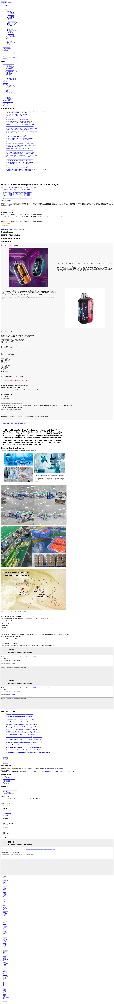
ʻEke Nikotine (11, 35)
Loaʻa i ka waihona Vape (11, 36)
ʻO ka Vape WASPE (10, 66)
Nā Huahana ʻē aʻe (10, 45)
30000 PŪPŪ (11, 15)
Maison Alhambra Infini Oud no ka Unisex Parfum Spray (17, 422)
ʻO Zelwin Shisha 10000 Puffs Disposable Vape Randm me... (18, 170)
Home (4, 7)
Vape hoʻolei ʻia (9, 18)
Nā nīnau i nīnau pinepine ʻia (9, 779)
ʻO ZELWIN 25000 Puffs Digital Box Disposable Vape (14, 423)
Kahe (9, 28)
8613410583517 (10, 823)
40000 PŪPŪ (11, 16)
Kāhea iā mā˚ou (6, 50)
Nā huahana (5, 10)
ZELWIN (10, 25)
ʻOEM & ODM (6, 47)
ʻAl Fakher (8, 38)
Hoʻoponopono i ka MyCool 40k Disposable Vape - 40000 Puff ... (19, 156)
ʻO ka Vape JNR (11, 24)
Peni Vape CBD (9, 41)
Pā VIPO (8, 89)
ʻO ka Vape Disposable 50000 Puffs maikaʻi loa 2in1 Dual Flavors (23, 747)
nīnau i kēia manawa (5, 770)
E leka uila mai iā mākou (19, 229)
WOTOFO (10, 32)
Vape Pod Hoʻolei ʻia (12, 19)
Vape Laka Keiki (12, 29)
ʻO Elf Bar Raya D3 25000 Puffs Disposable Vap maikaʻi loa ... (23, 732)
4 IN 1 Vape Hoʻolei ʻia (13, 23)
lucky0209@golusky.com (12, 799)
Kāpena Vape (11, 34)
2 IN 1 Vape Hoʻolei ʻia (13, 22)
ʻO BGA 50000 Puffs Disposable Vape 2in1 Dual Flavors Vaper (19, 150)
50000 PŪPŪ (11, 17)
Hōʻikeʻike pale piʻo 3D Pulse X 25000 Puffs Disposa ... (17, 167)
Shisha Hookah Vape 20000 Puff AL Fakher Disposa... (20, 721)
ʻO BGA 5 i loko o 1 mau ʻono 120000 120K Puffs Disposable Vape (20, 126)
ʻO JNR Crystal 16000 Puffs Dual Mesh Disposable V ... (21, 716)
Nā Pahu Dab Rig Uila (10, 42)
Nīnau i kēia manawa (5, 229)
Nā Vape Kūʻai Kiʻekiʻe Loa (9, 9)
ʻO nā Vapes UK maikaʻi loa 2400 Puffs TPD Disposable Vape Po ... (24, 737)
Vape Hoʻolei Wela (10, 11)
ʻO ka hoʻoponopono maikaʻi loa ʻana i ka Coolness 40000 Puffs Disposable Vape (28, 752)
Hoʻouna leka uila (7, 813)
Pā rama (10, 26)
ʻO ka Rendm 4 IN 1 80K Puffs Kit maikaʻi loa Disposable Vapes (19, 143)
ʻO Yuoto (10, 31)
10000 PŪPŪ (11, 12)
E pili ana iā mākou (7, 48)
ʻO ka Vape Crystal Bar (13, 30)
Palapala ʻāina (40, 771)
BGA (7, 37)
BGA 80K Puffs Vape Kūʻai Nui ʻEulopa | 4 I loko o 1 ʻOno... (19, 112)
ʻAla (7, 43)
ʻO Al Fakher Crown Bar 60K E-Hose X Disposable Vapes (18, 122)
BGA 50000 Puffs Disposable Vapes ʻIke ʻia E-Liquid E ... (18, 146)
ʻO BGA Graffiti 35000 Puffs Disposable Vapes (16, 136)
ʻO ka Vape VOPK (10, 70)
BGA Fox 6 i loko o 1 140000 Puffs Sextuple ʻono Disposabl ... (19, 129)
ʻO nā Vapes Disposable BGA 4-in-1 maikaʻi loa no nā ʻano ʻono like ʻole (21, 132)
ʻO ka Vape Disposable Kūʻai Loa (10, 57)
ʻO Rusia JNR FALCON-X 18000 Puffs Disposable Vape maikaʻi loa (20, 163)
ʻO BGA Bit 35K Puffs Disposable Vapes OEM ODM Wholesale (19, 139)
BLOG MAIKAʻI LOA (57, 771)
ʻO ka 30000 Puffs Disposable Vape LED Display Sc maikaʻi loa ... (24, 742)
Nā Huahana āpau (47, 771)
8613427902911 (10, 801)
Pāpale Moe (8, 44)
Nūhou (4, 49)
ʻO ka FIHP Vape (9, 68)
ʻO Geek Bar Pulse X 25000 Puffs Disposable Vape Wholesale (19, 160)
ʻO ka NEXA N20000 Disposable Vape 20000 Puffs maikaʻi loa (19, 153)
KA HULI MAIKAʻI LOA (68, 771)
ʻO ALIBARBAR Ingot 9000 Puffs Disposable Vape (17, 115)
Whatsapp (11, 229)
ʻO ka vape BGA (9, 65)
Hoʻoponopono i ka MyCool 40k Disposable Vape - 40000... (22, 727)
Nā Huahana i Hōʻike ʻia (32, 771)
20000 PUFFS (11, 13)
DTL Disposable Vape (10, 40)
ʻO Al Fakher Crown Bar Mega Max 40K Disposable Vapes (18, 119)
